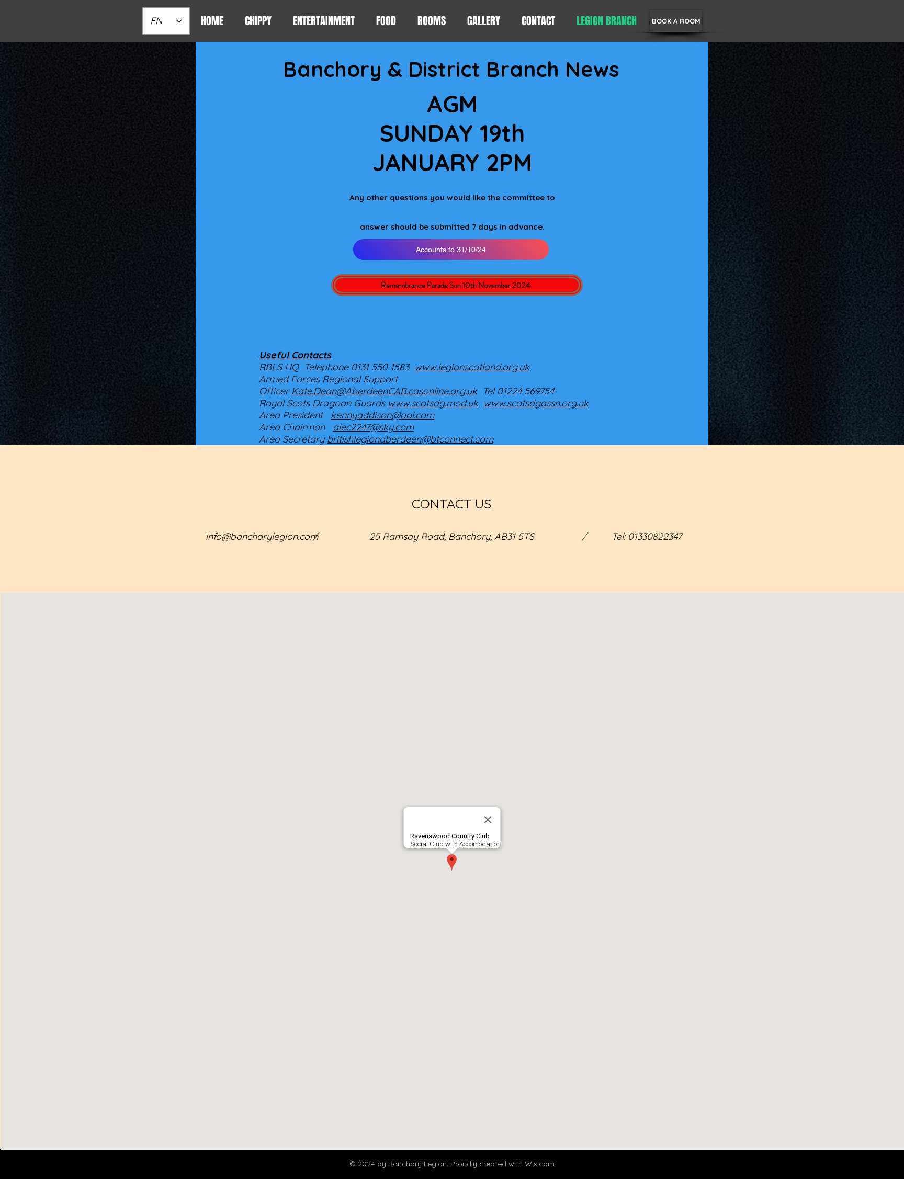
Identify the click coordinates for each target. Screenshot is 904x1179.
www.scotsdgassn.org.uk (536, 403)
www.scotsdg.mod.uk (433, 403)
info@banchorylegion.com (262, 536)
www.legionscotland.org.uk (471, 367)
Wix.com (540, 1164)
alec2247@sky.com (373, 427)
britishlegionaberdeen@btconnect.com (410, 439)
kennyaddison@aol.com (382, 415)
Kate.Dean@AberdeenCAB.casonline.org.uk (384, 391)
